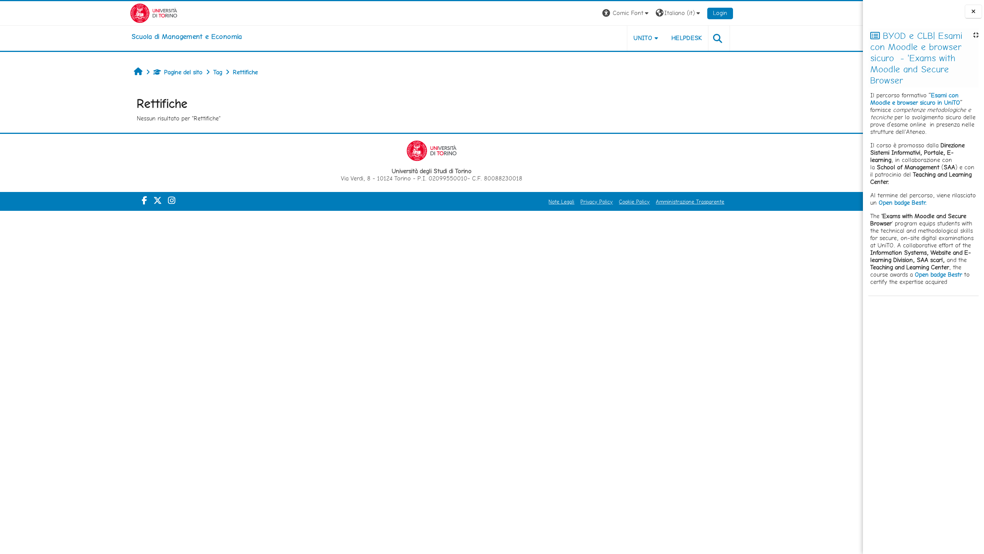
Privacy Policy (596, 201)
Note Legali (561, 201)
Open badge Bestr (938, 274)
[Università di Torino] (154, 12)
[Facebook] (144, 200)
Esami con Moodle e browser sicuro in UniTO (915, 99)
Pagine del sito (183, 72)
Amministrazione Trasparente (690, 201)
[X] (157, 200)
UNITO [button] (642, 38)
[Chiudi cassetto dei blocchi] (973, 12)
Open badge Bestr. (903, 202)
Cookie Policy (634, 201)
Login (720, 13)
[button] (626, 13)
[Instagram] (171, 200)
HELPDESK (687, 38)
